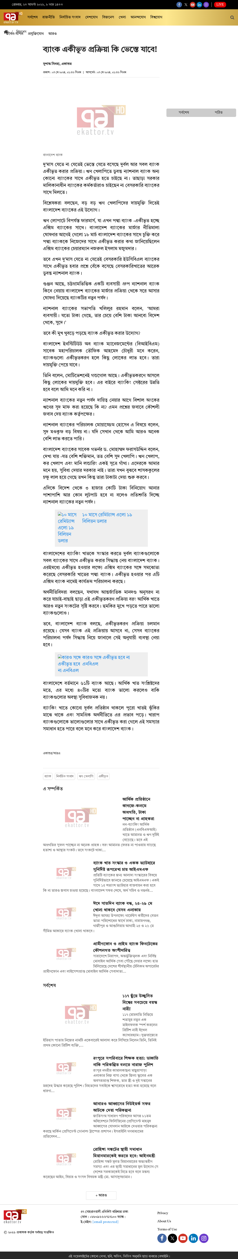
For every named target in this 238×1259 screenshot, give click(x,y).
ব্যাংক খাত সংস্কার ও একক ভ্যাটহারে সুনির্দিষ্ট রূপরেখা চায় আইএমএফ (124, 866)
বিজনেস (108, 17)
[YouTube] (192, 4)
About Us (164, 1221)
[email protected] (106, 1222)
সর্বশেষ (32, 17)
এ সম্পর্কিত (53, 789)
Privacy (162, 1213)
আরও (103, 1195)
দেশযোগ (91, 17)
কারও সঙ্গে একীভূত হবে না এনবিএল (106, 661)
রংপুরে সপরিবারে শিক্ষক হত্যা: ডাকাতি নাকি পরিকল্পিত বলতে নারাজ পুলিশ (126, 1061)
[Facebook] (179, 4)
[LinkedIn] (199, 4)
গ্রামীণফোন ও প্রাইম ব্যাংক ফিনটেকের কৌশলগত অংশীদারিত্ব (125, 947)
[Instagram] (206, 4)
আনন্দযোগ (138, 17)
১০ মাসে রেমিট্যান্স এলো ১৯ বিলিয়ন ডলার (107, 518)
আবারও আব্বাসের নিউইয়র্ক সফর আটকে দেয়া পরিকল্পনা (121, 1107)
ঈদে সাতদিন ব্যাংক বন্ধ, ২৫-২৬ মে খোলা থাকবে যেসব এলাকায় (122, 906)
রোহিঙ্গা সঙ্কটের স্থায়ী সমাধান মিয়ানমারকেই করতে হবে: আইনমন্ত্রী (124, 1152)
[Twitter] (186, 4)
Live (220, 4)
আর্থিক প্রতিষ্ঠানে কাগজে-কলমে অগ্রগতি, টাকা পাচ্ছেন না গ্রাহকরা (138, 809)
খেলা (122, 17)
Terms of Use (167, 1229)
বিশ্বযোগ (156, 17)
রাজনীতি (48, 17)
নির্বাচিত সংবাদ (70, 17)
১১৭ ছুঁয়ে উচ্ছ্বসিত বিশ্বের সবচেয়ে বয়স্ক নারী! (139, 1002)
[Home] (8, 32)
